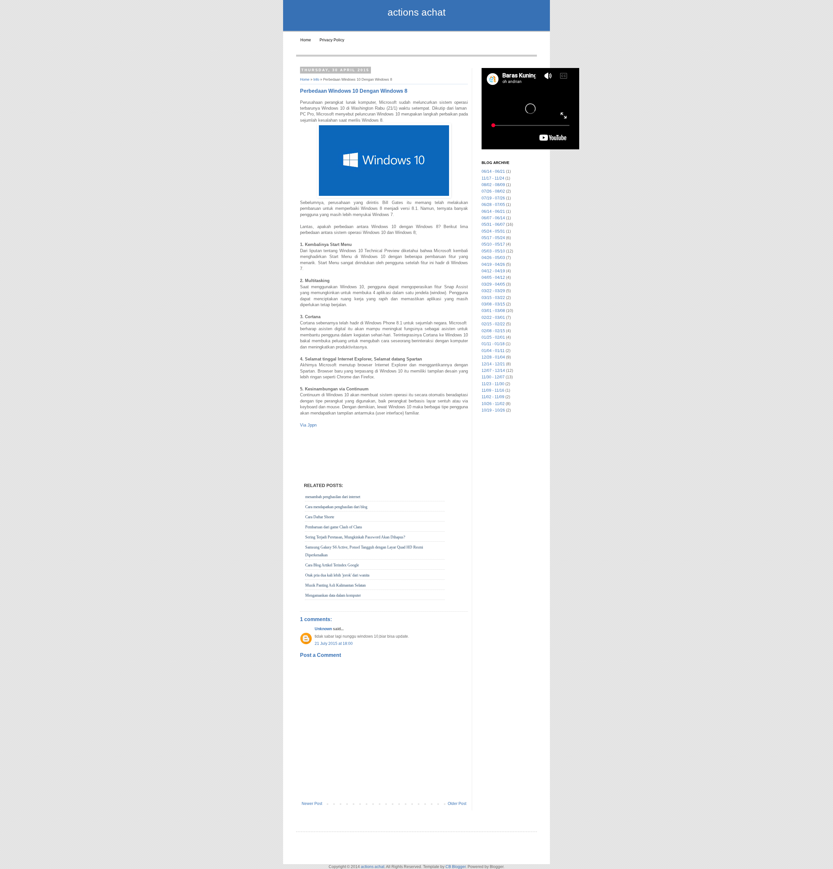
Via (303, 425)
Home (305, 40)
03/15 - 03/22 (493, 297)
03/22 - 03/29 (493, 291)
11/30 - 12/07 (493, 377)
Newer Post (312, 803)
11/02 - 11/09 (493, 397)
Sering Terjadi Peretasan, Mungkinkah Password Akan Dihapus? (355, 537)
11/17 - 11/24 (493, 178)
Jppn (312, 425)
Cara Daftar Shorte (319, 517)
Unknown (323, 629)
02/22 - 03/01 (493, 317)
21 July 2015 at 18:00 (334, 643)
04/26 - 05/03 (493, 257)
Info (316, 79)
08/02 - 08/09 (493, 185)
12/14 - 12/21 (493, 364)
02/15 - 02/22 (493, 324)
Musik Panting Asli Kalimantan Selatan (335, 585)
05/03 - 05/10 (493, 251)
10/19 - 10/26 (493, 410)
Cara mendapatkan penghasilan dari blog (336, 507)
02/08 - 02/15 (493, 331)
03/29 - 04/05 (493, 284)
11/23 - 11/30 (493, 384)
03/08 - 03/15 (493, 304)
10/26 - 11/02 (493, 403)
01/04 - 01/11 (493, 350)
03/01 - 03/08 (493, 310)
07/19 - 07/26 (493, 198)
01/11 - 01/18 (493, 344)
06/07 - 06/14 (493, 218)
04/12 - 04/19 (493, 271)
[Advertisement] (384, 444)
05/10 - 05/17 (493, 244)
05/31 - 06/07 (493, 224)
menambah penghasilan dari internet (332, 497)
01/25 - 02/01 (493, 337)
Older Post (457, 803)
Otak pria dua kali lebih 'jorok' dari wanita (337, 575)
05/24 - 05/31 (493, 231)
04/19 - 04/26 (493, 264)
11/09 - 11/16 (493, 390)
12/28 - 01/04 (493, 357)
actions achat (416, 12)
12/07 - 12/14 (493, 370)
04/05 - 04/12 (493, 277)
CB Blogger (455, 866)
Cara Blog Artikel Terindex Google (332, 565)
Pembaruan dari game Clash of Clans (333, 527)
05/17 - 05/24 (493, 238)
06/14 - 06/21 (493, 171)
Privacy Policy (332, 40)
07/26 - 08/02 (493, 191)
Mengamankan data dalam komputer (333, 595)
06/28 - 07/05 (493, 204)
